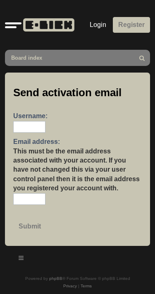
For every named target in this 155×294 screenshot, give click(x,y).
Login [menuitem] (98, 24)
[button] (13, 25)
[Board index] (47, 25)
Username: (30, 115)
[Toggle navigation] (21, 259)
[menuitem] (142, 58)
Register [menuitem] (131, 24)
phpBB (55, 278)
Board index (26, 58)
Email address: (36, 141)
